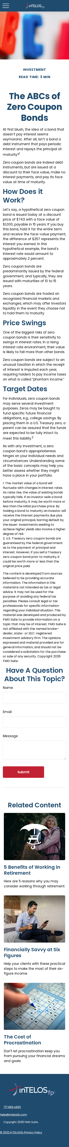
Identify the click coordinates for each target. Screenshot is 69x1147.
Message (10, 736)
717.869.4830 (12, 1107)
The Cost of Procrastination (22, 1039)
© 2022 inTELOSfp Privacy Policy (21, 1132)
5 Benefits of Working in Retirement (32, 870)
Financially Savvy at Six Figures (32, 952)
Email (7, 712)
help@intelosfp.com (13, 1115)
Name (8, 687)
